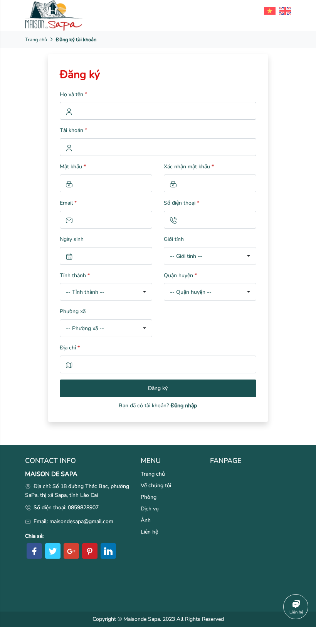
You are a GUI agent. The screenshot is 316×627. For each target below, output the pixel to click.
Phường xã (73, 311)
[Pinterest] (89, 551)
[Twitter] (53, 551)
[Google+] (71, 551)
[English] (283, 10)
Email (68, 203)
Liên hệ (149, 531)
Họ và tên (73, 94)
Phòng (148, 497)
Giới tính (174, 239)
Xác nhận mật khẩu (189, 166)
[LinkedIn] (108, 551)
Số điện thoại (181, 203)
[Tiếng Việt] (268, 10)
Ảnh (146, 520)
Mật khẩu (73, 166)
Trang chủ (36, 39)
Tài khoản (73, 130)
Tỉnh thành (75, 275)
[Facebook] (34, 551)
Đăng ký (158, 388)
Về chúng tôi (156, 485)
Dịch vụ (150, 508)
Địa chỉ (70, 347)
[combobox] (210, 256)
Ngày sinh (72, 239)
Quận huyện (180, 275)
